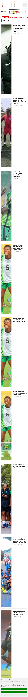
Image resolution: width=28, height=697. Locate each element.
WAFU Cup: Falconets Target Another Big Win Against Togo (20, 393)
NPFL (24, 17)
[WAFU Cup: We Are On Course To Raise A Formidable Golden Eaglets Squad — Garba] (6, 59)
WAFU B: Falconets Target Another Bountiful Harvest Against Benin (18, 247)
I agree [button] (14, 688)
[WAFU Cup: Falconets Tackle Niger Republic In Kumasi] (6, 499)
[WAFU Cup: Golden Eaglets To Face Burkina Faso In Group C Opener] (6, 132)
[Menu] (4, 11)
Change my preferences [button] (14, 694)
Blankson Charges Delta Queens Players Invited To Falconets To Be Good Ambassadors (20, 540)
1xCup (20, 17)
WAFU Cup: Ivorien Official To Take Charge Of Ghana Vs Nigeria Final (19, 174)
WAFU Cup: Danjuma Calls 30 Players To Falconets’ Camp (19, 612)
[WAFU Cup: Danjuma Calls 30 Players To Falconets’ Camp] (6, 645)
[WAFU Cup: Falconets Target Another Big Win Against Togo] (6, 425)
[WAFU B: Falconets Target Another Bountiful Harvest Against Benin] (6, 279)
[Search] (24, 11)
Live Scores (5, 17)
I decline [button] (14, 691)
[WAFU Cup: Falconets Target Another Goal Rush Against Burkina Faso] (6, 352)
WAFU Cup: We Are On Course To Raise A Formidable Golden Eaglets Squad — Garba (19, 28)
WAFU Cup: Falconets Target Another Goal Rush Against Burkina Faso (19, 321)
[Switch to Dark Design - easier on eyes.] (26, 11)
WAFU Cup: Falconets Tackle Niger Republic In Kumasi (19, 466)
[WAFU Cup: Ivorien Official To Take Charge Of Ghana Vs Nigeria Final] (6, 206)
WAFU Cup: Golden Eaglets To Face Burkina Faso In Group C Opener (19, 101)
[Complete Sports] (15, 11)
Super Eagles (13, 17)
